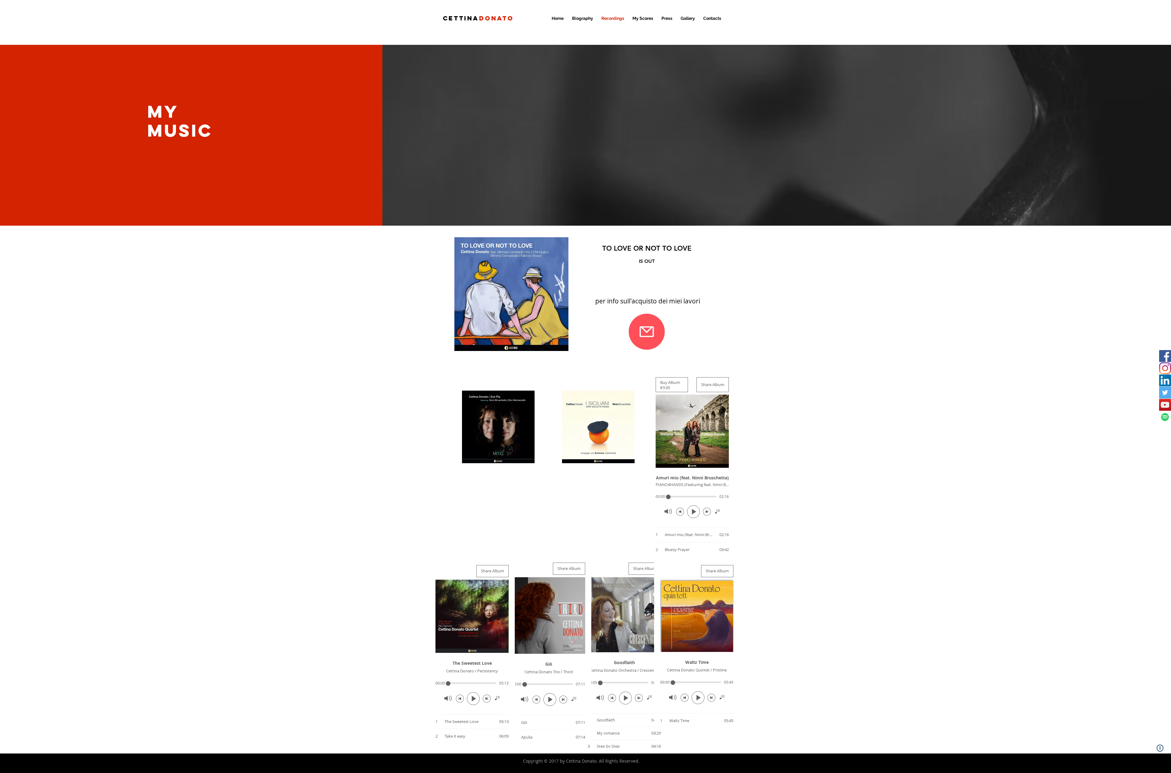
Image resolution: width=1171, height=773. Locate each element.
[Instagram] (1165, 368)
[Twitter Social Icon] (1165, 393)
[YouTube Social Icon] (1165, 405)
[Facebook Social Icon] (1165, 356)
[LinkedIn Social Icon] (1165, 380)
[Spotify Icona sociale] (1165, 417)
